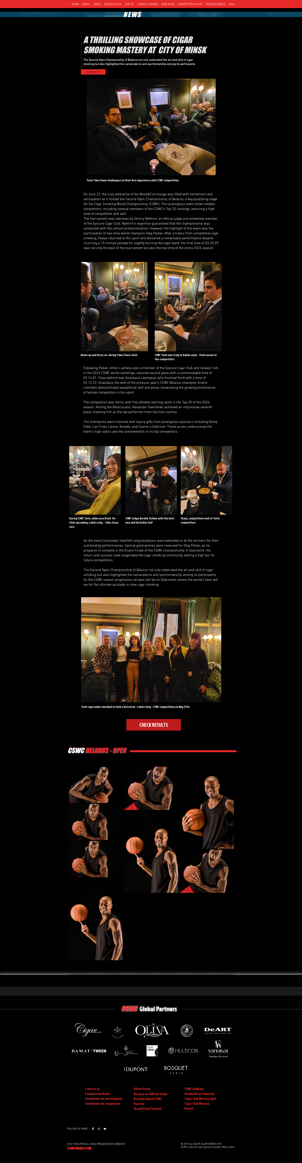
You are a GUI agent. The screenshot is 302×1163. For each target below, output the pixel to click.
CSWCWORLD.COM (79, 1148)
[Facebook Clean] (93, 1128)
